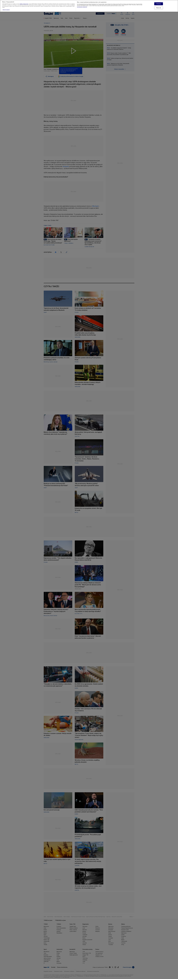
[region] (89, 6)
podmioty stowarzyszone (24, 3)
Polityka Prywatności (6, 9)
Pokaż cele (158, 7)
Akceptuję (158, 3)
